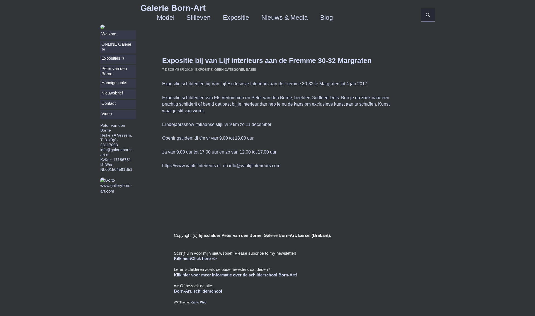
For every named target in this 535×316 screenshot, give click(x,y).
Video (106, 113)
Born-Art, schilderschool (198, 291)
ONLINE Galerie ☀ (116, 47)
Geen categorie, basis (235, 70)
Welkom (108, 34)
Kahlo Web (198, 302)
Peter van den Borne (114, 71)
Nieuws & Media (284, 17)
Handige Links (114, 83)
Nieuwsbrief (112, 93)
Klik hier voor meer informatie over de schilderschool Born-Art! (235, 275)
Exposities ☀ (113, 58)
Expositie (236, 17)
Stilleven (198, 17)
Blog (326, 17)
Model (165, 17)
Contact (108, 103)
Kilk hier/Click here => (195, 258)
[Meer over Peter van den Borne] (102, 27)
